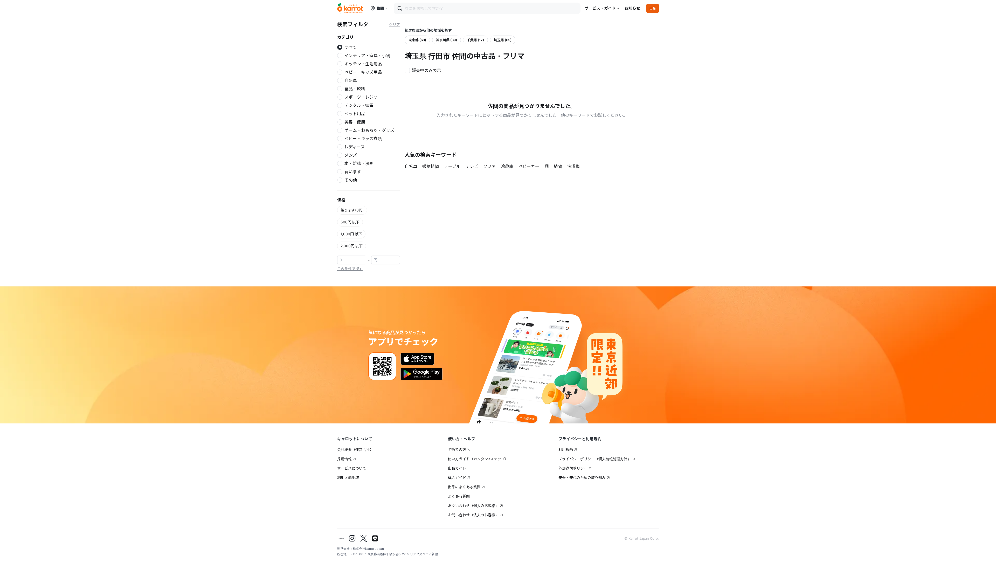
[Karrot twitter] (363, 538)
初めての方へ (459, 449)
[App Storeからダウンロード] (417, 359)
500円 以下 (350, 222)
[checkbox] (424, 70)
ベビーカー (528, 166)
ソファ (489, 166)
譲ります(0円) (352, 210)
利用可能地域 (348, 477)
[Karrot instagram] (352, 538)
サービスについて (351, 468)
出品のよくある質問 (464, 487)
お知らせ (632, 8)
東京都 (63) (417, 40)
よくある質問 (459, 496)
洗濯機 (573, 166)
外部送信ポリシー (572, 468)
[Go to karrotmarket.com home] (350, 8)
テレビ (472, 166)
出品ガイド (457, 468)
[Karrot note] (340, 538)
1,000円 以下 (351, 234)
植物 (558, 166)
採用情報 (344, 459)
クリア (394, 24)
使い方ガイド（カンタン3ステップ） (478, 459)
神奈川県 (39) (446, 40)
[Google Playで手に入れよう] (421, 374)
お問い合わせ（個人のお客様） (473, 505)
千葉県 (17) (475, 40)
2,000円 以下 (352, 246)
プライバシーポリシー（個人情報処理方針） (594, 459)
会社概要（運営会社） (355, 449)
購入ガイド (457, 477)
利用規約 (565, 449)
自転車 (411, 166)
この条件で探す (350, 268)
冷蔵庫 (507, 166)
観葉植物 (430, 166)
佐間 (380, 8)
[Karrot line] (375, 538)
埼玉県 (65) (502, 40)
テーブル (452, 166)
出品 (652, 8)
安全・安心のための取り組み (582, 477)
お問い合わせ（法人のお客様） (473, 515)
